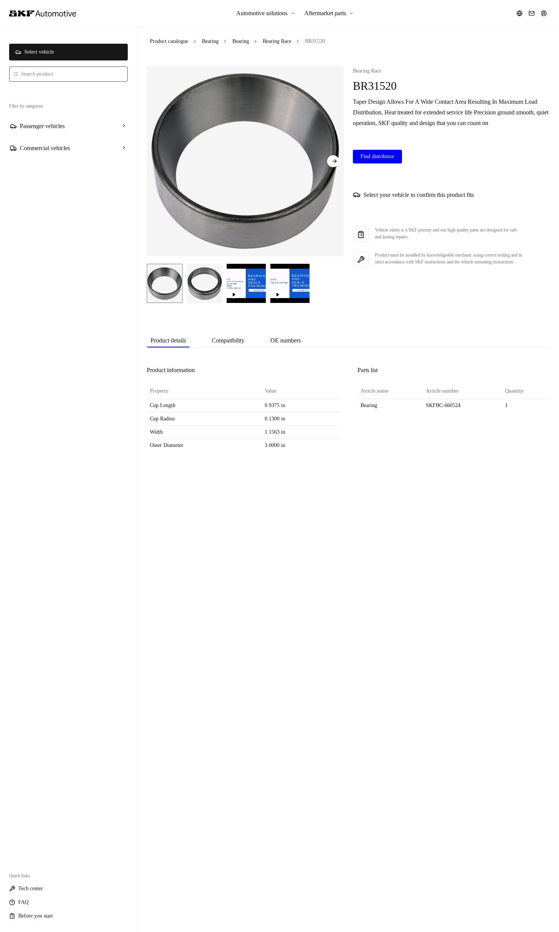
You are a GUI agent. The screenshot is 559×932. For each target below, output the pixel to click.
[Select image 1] (165, 283)
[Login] (544, 13)
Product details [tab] (168, 340)
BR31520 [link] (315, 41)
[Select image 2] (204, 283)
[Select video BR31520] (246, 283)
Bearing (210, 41)
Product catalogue (169, 41)
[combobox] (68, 74)
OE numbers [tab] (285, 340)
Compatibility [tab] (228, 340)
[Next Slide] (333, 161)
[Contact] (532, 13)
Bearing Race (277, 41)
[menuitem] (265, 13)
